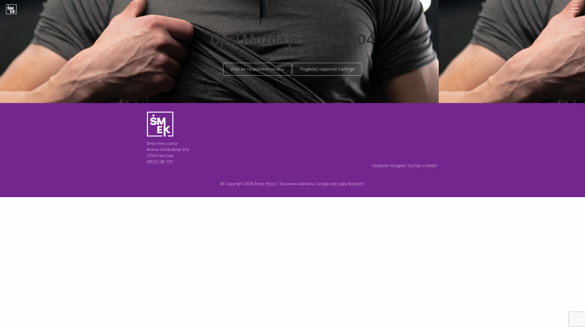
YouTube (414, 165)
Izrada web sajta (333, 183)
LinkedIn (430, 165)
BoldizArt (356, 183)
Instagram (398, 165)
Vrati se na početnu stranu (257, 69)
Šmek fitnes (265, 183)
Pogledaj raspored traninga (327, 69)
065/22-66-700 (160, 161)
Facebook (380, 165)
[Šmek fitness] (11, 9)
